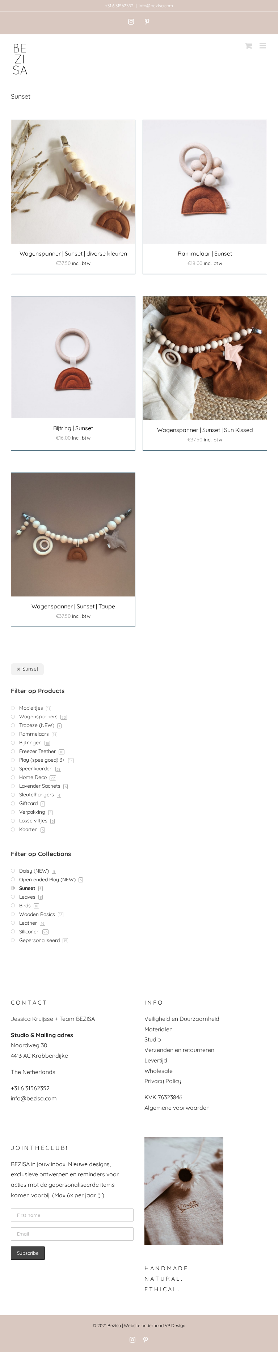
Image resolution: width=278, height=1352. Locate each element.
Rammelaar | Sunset (205, 253)
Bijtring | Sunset (73, 428)
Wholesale (158, 1070)
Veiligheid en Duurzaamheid (181, 1018)
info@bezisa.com (156, 5)
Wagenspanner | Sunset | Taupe (73, 606)
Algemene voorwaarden (177, 1107)
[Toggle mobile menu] (263, 46)
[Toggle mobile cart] (248, 46)
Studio (152, 1039)
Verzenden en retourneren (179, 1049)
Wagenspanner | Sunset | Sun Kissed (205, 429)
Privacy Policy (162, 1080)
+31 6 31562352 (119, 5)
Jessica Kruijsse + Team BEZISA (53, 1018)
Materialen (158, 1029)
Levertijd (155, 1060)
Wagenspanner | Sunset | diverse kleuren (73, 253)
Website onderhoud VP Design (154, 1325)
